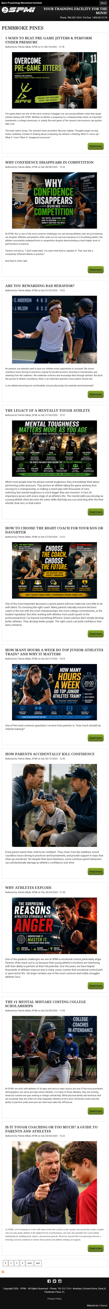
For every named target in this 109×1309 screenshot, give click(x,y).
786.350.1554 (74, 17)
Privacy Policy (54, 1298)
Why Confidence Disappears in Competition (49, 162)
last (38, 1263)
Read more (96, 146)
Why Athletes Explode (28, 887)
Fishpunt (103, 1305)
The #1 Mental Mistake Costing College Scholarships (45, 1003)
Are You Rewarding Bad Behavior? (40, 285)
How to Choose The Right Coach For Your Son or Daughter (54, 530)
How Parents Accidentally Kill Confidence (50, 754)
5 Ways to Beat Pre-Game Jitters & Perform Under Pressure (48, 40)
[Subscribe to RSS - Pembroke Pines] (3, 1272)
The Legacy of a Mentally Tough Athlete (47, 410)
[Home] (18, 8)
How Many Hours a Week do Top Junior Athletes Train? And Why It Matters (54, 652)
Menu (103, 3)
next (30, 1263)
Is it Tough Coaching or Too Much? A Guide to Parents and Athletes (51, 1129)
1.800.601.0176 (99, 17)
